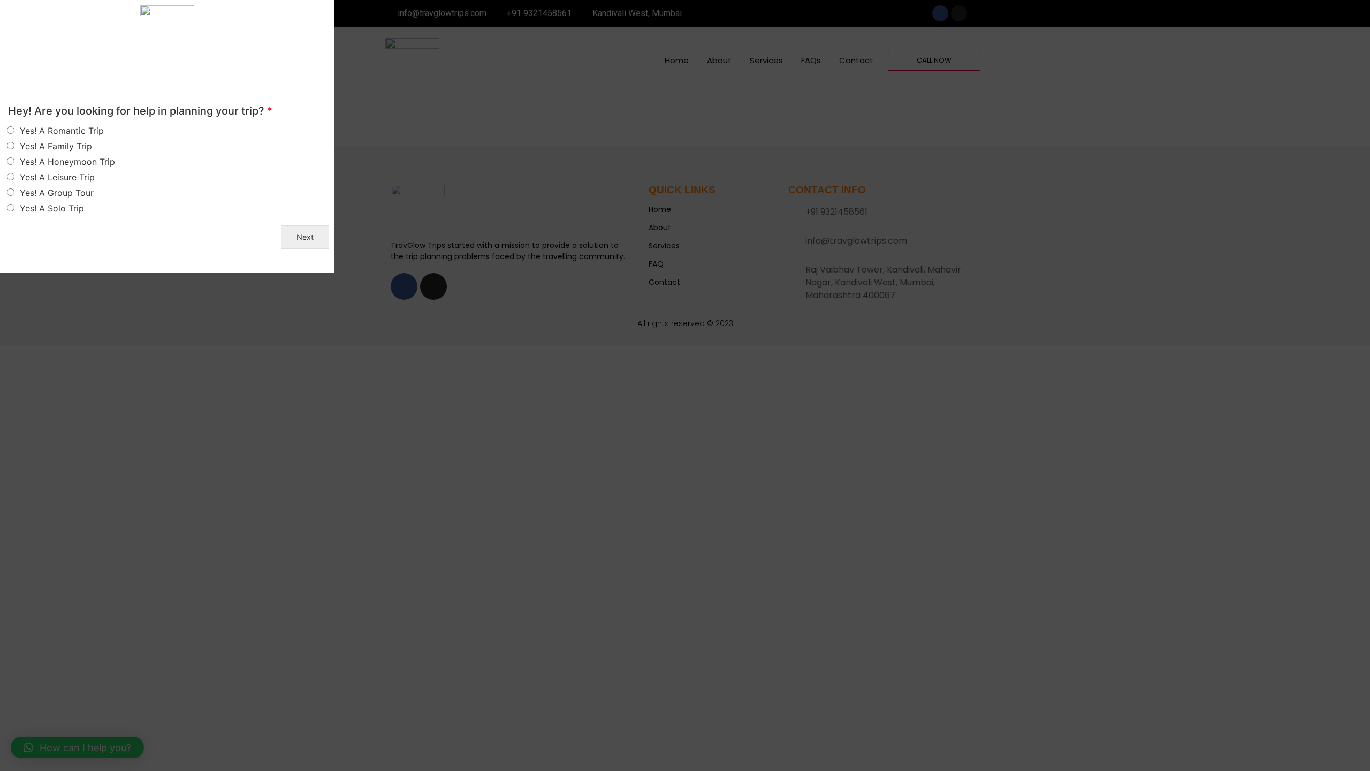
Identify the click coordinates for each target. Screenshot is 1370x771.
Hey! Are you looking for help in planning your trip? (140, 110)
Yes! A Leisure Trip (57, 177)
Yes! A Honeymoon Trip (67, 161)
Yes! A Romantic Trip (62, 130)
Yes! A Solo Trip (52, 208)
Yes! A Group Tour (57, 192)
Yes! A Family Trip (56, 146)
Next (305, 236)
